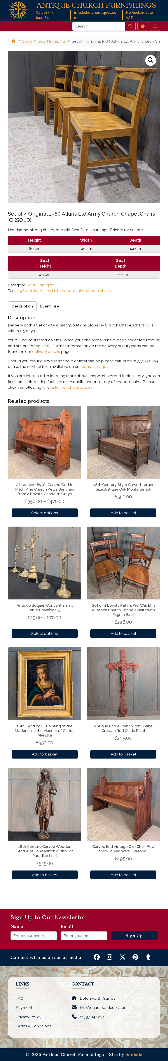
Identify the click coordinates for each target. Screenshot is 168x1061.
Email (69, 926)
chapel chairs (72, 290)
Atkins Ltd (49, 290)
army (33, 290)
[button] (150, 60)
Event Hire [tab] (49, 306)
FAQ (19, 998)
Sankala (134, 1054)
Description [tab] (22, 306)
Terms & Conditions (33, 1026)
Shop (27, 41)
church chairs (98, 290)
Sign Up (134, 935)
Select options (44, 512)
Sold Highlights (52, 41)
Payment (24, 1007)
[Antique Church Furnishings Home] (18, 9)
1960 (22, 290)
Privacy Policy (29, 1017)
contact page (94, 366)
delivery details (46, 351)
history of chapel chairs (71, 387)
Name (18, 926)
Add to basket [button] (123, 512)
